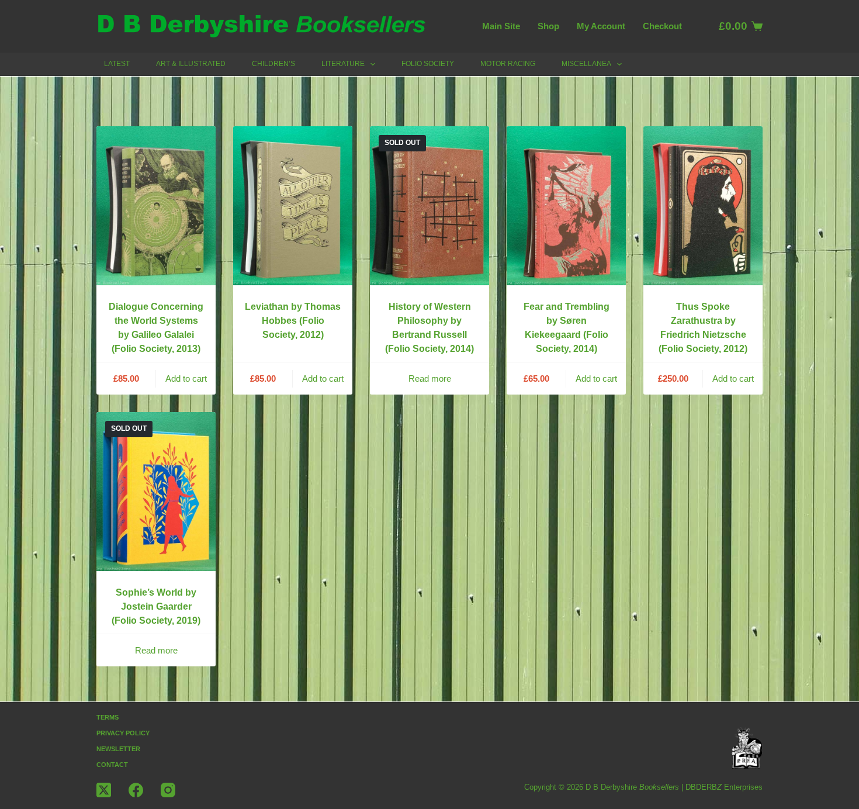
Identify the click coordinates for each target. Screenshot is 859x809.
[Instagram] (168, 790)
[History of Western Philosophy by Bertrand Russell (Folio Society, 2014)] (429, 205)
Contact (112, 764)
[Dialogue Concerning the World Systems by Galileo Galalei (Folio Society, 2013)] (156, 205)
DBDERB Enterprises (724, 787)
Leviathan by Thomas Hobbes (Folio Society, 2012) (293, 321)
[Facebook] (136, 790)
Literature (343, 64)
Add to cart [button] (186, 378)
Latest (117, 64)
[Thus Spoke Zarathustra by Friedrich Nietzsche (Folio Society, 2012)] (703, 205)
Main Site (501, 26)
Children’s (273, 64)
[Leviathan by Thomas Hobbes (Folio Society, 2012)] (292, 205)
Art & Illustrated (191, 64)
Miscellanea (586, 64)
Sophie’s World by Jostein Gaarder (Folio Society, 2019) (156, 606)
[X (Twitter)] (103, 790)
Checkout (662, 26)
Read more (429, 378)
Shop (548, 26)
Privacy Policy (123, 733)
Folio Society (427, 64)
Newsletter (118, 748)
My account (601, 26)
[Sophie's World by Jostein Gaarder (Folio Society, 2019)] (156, 491)
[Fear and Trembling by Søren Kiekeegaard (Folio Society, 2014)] (566, 205)
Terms (107, 717)
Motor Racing (507, 64)
